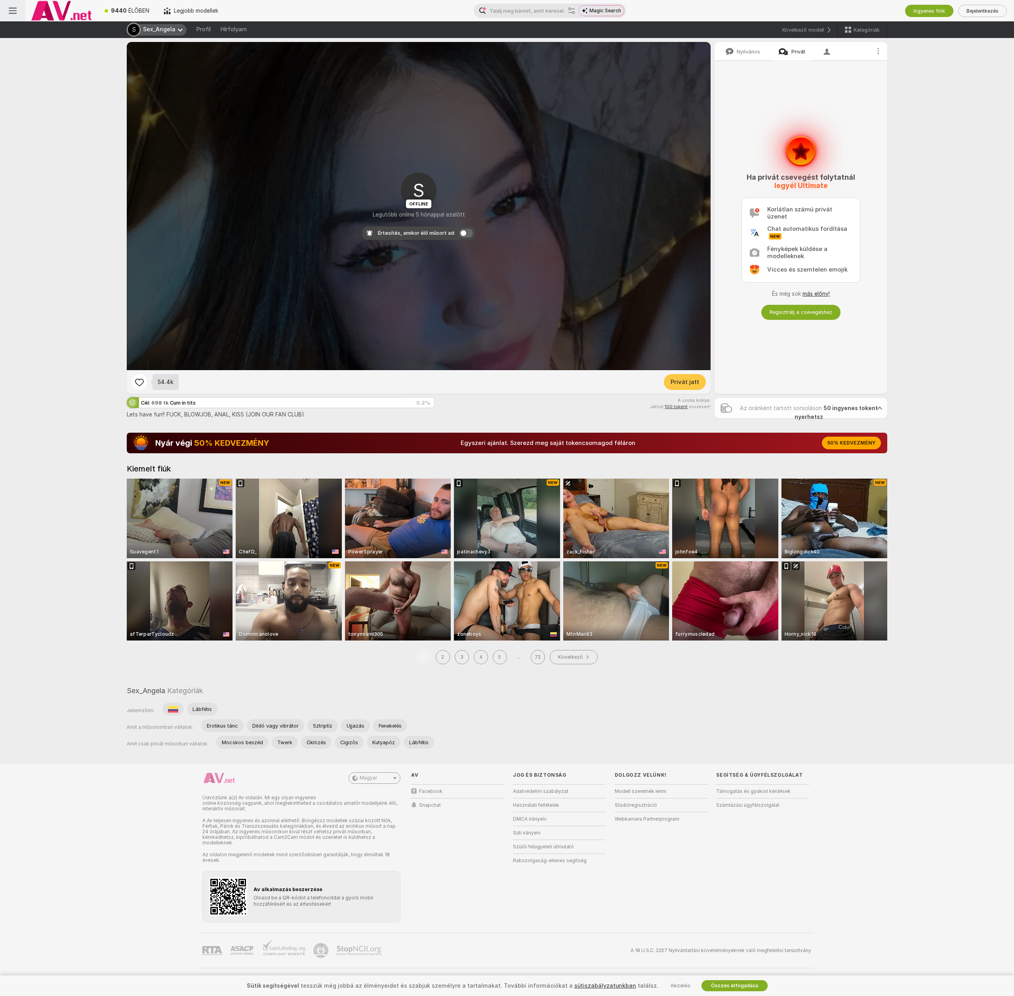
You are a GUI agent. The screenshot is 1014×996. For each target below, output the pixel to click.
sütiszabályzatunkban (605, 986)
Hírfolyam (233, 29)
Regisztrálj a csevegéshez (801, 312)
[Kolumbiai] (173, 709)
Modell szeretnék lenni (640, 791)
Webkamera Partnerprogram (647, 819)
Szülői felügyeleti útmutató (543, 847)
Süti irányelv (527, 833)
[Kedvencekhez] (139, 382)
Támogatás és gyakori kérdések (753, 791)
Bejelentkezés (982, 11)
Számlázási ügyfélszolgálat (748, 805)
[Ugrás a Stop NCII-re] (359, 950)
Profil (203, 29)
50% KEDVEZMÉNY (851, 443)
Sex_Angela (146, 690)
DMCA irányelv (530, 819)
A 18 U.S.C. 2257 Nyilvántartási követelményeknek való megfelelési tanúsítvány (721, 950)
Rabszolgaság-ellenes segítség (550, 860)
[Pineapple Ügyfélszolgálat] (321, 950)
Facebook (430, 791)
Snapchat (430, 805)
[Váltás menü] (12, 10)
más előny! (816, 294)
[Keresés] (571, 10)
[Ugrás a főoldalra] (61, 10)
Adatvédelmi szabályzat (540, 791)
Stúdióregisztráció (636, 805)
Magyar (368, 778)
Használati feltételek (536, 805)
